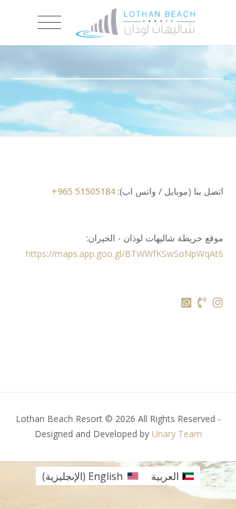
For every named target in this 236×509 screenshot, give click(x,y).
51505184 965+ (83, 191)
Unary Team (177, 434)
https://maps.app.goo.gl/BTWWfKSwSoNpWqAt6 (124, 254)
